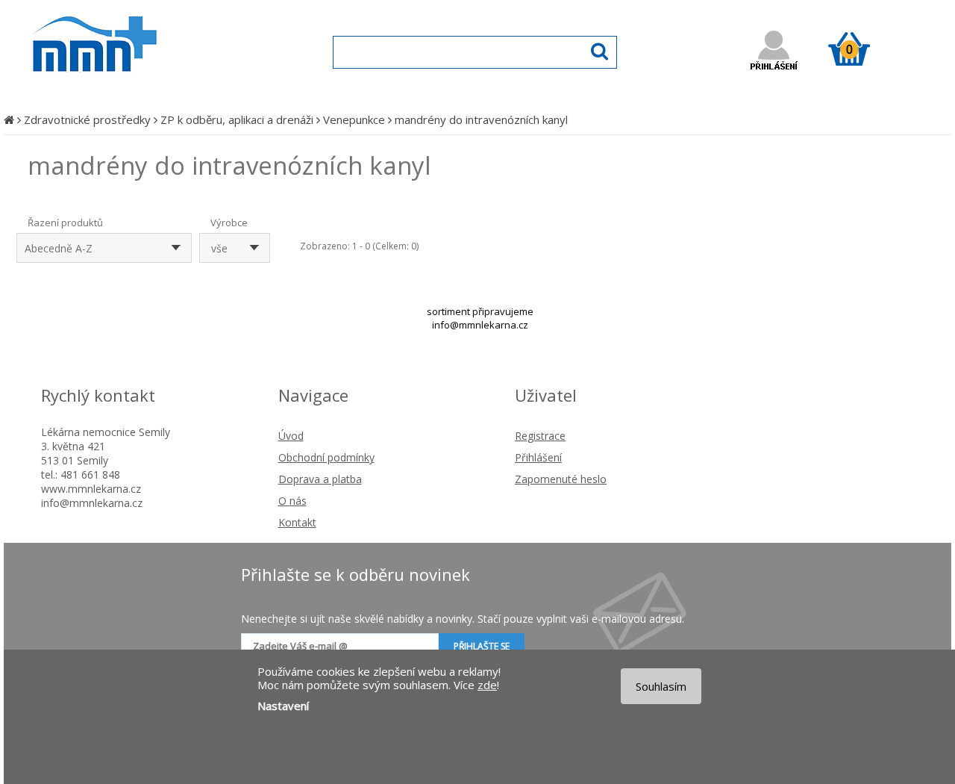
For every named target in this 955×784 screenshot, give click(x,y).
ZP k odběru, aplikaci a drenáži (236, 119)
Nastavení (283, 705)
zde (487, 684)
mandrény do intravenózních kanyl (481, 119)
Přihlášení (538, 457)
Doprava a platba (320, 479)
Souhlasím (661, 686)
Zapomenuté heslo (561, 479)
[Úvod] (9, 119)
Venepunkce (354, 119)
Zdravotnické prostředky (87, 119)
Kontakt (297, 522)
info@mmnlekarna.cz (480, 325)
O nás (292, 501)
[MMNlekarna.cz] (138, 87)
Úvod (291, 436)
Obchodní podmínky (326, 457)
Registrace (540, 436)
